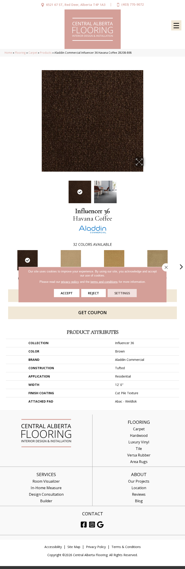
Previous (38, 189)
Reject (93, 293)
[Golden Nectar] (114, 260)
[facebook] (84, 524)
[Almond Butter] (157, 260)
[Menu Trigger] (176, 25)
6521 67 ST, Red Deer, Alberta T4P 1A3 (75, 4)
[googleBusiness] (100, 524)
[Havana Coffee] (27, 260)
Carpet (32, 52)
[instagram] (92, 524)
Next (146, 189)
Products (46, 52)
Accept (67, 293)
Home (8, 52)
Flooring (20, 52)
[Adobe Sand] (70, 260)
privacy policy (70, 281)
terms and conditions (104, 281)
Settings (122, 293)
